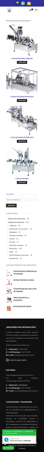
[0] (29, 10)
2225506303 (23, 385)
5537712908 (26, 352)
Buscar (11, 205)
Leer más (22, 62)
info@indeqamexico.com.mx (24, 355)
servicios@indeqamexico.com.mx (26, 391)
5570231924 (23, 349)
